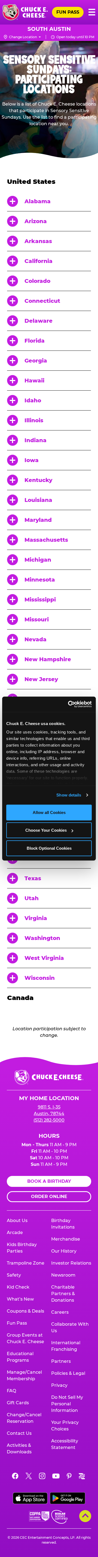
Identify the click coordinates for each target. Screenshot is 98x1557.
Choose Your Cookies (46, 830)
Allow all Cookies (49, 812)
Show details (68, 795)
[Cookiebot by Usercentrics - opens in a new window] (69, 704)
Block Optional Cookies (49, 848)
